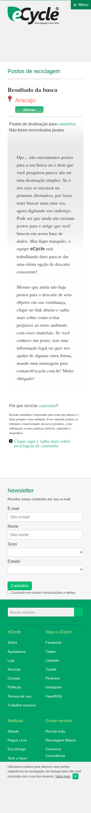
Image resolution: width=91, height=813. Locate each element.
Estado (14, 561)
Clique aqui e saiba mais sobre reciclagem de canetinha (42, 443)
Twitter (51, 652)
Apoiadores (17, 652)
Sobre (12, 642)
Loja (11, 660)
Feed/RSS (54, 696)
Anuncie (14, 669)
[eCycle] (35, 15)
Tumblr (51, 669)
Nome (13, 526)
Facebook (53, 642)
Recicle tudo (55, 731)
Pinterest (53, 678)
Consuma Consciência (55, 752)
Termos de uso (19, 696)
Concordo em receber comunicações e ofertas (43, 592)
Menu (83, 5)
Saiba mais (63, 776)
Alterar (29, 109)
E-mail (13, 508)
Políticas (14, 687)
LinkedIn (52, 660)
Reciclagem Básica (61, 740)
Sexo (12, 544)
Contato (14, 678)
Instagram (54, 687)
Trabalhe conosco (22, 705)
